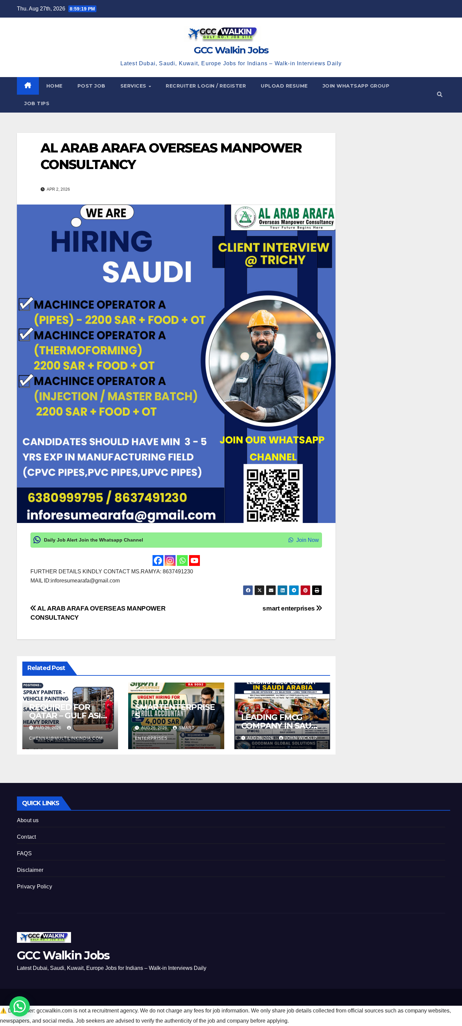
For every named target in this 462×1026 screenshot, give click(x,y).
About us (28, 820)
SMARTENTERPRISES (174, 711)
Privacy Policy (34, 886)
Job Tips (36, 103)
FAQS (24, 853)
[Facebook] (158, 560)
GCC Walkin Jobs (231, 50)
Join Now (307, 540)
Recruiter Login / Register (206, 86)
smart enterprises (289, 608)
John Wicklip (301, 738)
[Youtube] (194, 560)
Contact (26, 837)
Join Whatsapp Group (356, 86)
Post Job (91, 86)
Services (134, 86)
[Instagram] (170, 560)
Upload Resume (284, 86)
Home (54, 86)
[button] (439, 94)
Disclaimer (30, 870)
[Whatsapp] (182, 560)
